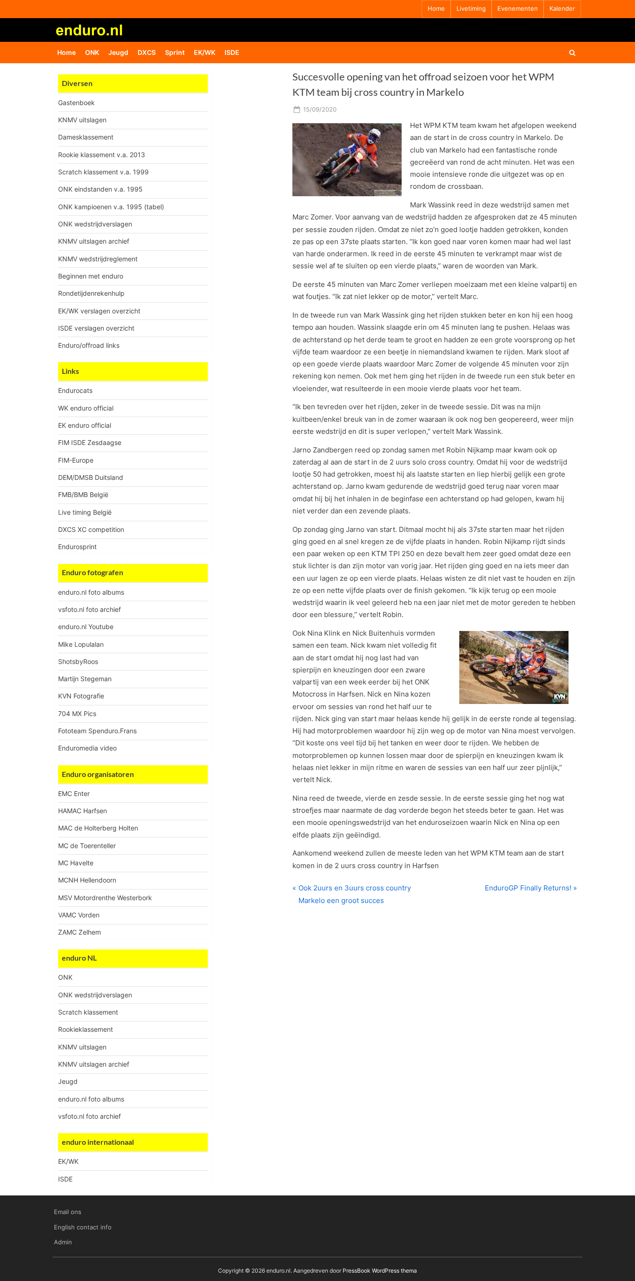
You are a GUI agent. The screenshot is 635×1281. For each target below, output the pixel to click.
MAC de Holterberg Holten (98, 828)
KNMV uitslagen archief (93, 241)
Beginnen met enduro (90, 276)
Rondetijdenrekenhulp (91, 293)
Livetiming (471, 8)
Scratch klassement (88, 1012)
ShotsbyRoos (78, 661)
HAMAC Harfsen (82, 811)
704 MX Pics (77, 713)
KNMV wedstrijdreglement (98, 259)
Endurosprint (77, 547)
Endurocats (75, 390)
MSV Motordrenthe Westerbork (105, 898)
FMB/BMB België (83, 494)
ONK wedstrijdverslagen (95, 224)
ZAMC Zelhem (79, 932)
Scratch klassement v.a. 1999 (103, 172)
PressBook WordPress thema (380, 1270)
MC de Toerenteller (87, 846)
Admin (63, 1242)
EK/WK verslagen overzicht (99, 311)
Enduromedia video (87, 748)
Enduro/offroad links (88, 345)
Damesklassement (85, 137)
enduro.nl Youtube (85, 627)
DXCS (147, 52)
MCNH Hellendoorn (87, 880)
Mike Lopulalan (81, 644)
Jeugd (118, 52)
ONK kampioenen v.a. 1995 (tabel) (111, 207)
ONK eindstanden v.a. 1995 (100, 189)
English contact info (83, 1227)
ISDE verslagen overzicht (96, 328)
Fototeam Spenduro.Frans (97, 731)
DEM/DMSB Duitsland (90, 477)
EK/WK (204, 52)
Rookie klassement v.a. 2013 (101, 155)
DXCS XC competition (91, 529)
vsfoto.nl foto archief (89, 609)
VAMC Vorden (78, 915)
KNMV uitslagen (82, 120)
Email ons (67, 1211)
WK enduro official (85, 408)
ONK (92, 52)
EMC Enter (74, 793)
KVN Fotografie (81, 696)
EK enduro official (84, 425)
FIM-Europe (75, 460)
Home (436, 8)
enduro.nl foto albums (91, 592)
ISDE (232, 52)
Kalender (562, 8)
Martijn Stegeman (85, 679)
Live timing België (85, 512)
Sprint (175, 52)
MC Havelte (75, 863)
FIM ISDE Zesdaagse (89, 442)
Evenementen (517, 8)
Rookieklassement (85, 1029)
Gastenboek (76, 102)
